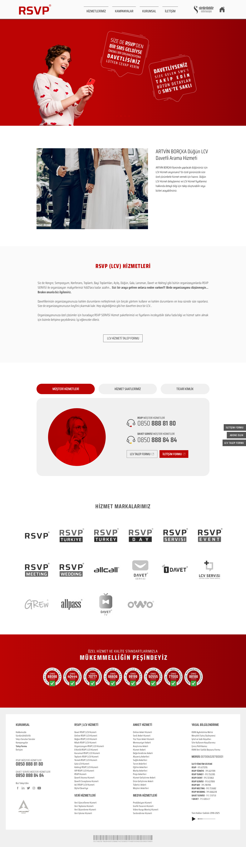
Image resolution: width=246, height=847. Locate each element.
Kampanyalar (22, 743)
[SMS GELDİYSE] (121, 116)
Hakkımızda (21, 732)
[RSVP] (117, 116)
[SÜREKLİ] (125, 116)
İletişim (19, 750)
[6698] (129, 116)
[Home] (222, 9)
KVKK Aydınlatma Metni (202, 732)
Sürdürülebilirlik (23, 736)
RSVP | (84, 736)
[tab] (66, 389)
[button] (96, 9)
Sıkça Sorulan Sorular (25, 739)
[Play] (193, 819)
